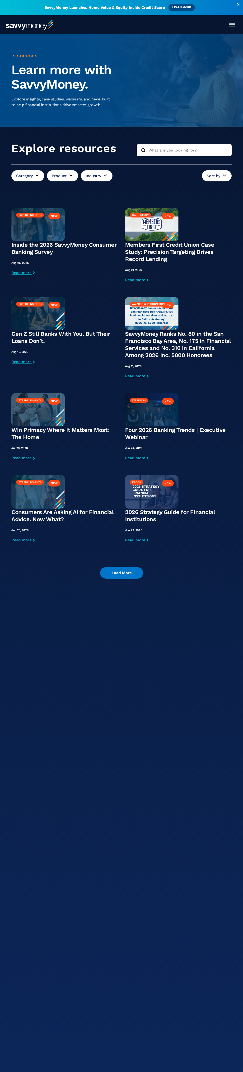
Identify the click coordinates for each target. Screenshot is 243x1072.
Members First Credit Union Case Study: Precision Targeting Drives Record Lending (169, 251)
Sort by (213, 176)
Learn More (181, 7)
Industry (93, 176)
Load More (122, 573)
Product (59, 176)
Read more (21, 272)
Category (24, 176)
